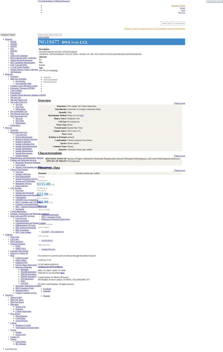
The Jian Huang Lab (18, 100)
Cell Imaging (20, 197)
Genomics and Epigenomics (26, 204)
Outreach (19, 309)
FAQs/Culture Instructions (26, 265)
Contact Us (14, 337)
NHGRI (13, 51)
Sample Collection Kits (24, 144)
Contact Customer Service (26, 293)
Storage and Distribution (25, 181)
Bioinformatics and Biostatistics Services (26, 158)
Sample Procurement (23, 153)
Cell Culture (20, 165)
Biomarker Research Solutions (27, 162)
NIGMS (13, 44)
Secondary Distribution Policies (28, 286)
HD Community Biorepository (22, 62)
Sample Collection (22, 174)
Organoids (19, 209)
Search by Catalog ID (19, 253)
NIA (12, 49)
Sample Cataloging (23, 142)
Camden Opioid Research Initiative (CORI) (28, 95)
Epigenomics (15, 93)
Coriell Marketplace (18, 211)
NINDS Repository (29, 276)
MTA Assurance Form (24, 288)
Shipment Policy (22, 290)
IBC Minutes (20, 344)
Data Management (22, 176)
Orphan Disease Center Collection (24, 69)
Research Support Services (26, 139)
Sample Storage (21, 155)
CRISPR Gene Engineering (26, 200)
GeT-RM (24, 283)
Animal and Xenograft (24, 193)
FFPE (17, 246)
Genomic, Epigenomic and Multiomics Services (29, 214)
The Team (19, 107)
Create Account (21, 258)
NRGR (13, 42)
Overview (14, 76)
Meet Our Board (17, 302)
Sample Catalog (131, 29)
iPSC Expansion (22, 230)
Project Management (23, 137)
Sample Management (24, 151)
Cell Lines (14, 239)
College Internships (23, 311)
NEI (12, 53)
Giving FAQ (20, 335)
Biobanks (24, 269)
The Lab (18, 104)
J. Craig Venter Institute (19, 67)
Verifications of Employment (27, 328)
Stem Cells (14, 237)
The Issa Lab (15, 97)
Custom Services (146, 29)
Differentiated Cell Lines (25, 225)
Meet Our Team (16, 300)
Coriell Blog (20, 318)
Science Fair (20, 307)
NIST (23, 281)
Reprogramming (22, 221)
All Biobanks (15, 72)
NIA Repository (27, 279)
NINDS (13, 46)
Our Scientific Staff (23, 83)
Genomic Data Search (176, 29)
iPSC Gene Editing (23, 232)
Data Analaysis (21, 186)
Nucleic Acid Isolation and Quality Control (32, 167)
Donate (18, 332)
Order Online (20, 260)
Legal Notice (20, 342)
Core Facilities (160, 29)
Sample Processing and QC (26, 179)
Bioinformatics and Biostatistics (28, 195)
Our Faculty (20, 81)
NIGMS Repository (29, 272)
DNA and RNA (16, 242)
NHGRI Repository (29, 274)
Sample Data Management (26, 146)
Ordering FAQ (21, 262)
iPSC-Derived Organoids (25, 228)
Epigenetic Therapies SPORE (22, 88)
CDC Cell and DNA (18, 65)
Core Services (21, 135)
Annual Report (21, 321)
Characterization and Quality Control (30, 223)
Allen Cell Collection (19, 56)
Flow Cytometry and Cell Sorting (29, 202)
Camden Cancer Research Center (23, 86)
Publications (20, 109)
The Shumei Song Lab (19, 114)
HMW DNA (20, 248)
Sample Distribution (23, 149)
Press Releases (21, 316)
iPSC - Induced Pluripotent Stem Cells (31, 207)
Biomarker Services (23, 183)
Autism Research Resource (21, 60)
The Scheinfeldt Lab (18, 111)
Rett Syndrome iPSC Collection (23, 58)
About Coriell (16, 297)
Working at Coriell (23, 325)
